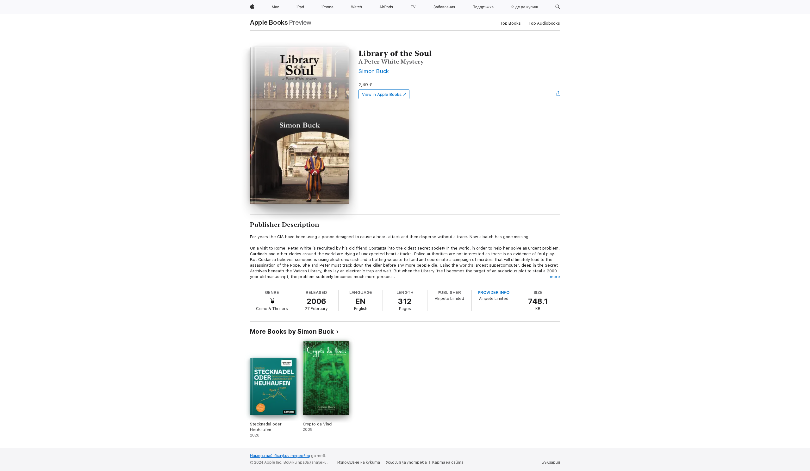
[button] (558, 7)
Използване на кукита (358, 462)
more (555, 276)
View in (382, 94)
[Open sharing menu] (558, 94)
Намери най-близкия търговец (280, 456)
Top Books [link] (510, 23)
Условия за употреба (406, 462)
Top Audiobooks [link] (544, 23)
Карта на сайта (447, 462)
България (551, 462)
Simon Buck (373, 71)
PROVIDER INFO (493, 292)
